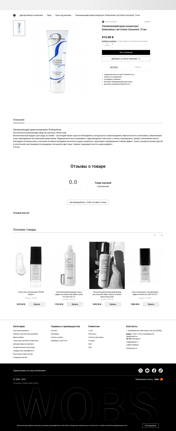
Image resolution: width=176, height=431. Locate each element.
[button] (19, 28)
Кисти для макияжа (21, 331)
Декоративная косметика (31, 15)
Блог (90, 344)
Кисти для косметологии (23, 354)
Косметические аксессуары (24, 347)
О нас (90, 331)
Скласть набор (57, 337)
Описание (18, 119)
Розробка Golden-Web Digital (25, 383)
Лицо (49, 15)
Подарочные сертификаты (23, 351)
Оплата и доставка (95, 337)
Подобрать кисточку (59, 341)
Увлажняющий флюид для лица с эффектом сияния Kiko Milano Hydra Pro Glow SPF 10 (69, 294)
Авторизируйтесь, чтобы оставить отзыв (88, 202)
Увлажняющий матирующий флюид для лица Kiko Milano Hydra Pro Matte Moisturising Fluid (107, 294)
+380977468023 (132, 345)
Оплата (138, 67)
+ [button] (112, 44)
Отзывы (91, 341)
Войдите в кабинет (109, 41)
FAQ (90, 347)
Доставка (114, 67)
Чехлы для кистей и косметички (25, 341)
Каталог (54, 331)
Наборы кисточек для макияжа (25, 334)
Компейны (55, 334)
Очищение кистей (20, 357)
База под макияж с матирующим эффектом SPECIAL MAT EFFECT (145, 293)
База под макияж (63, 15)
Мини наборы (18, 337)
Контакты (92, 334)
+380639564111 (132, 342)
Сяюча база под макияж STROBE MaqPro (31, 293)
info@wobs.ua (131, 348)
